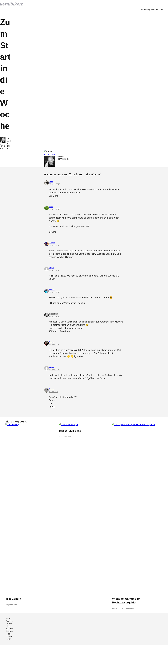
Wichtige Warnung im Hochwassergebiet (126, 600)
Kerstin (52, 290)
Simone (52, 243)
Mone (51, 182)
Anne (51, 207)
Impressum (158, 9)
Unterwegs (129, 608)
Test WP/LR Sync (70, 430)
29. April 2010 (54, 370)
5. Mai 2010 (53, 392)
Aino (9, 639)
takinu (51, 268)
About (143, 9)
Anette (51, 342)
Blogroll (149, 9)
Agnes (51, 389)
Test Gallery (13, 598)
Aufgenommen (50, 154)
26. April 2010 (54, 184)
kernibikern (12, 4)
